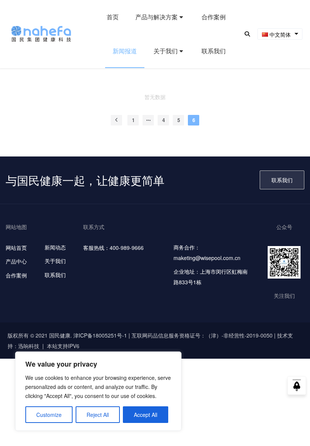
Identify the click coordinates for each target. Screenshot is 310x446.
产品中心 (16, 261)
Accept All (145, 414)
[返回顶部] (297, 388)
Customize (49, 414)
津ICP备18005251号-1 (100, 335)
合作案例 (16, 275)
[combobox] (279, 34)
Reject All (98, 414)
